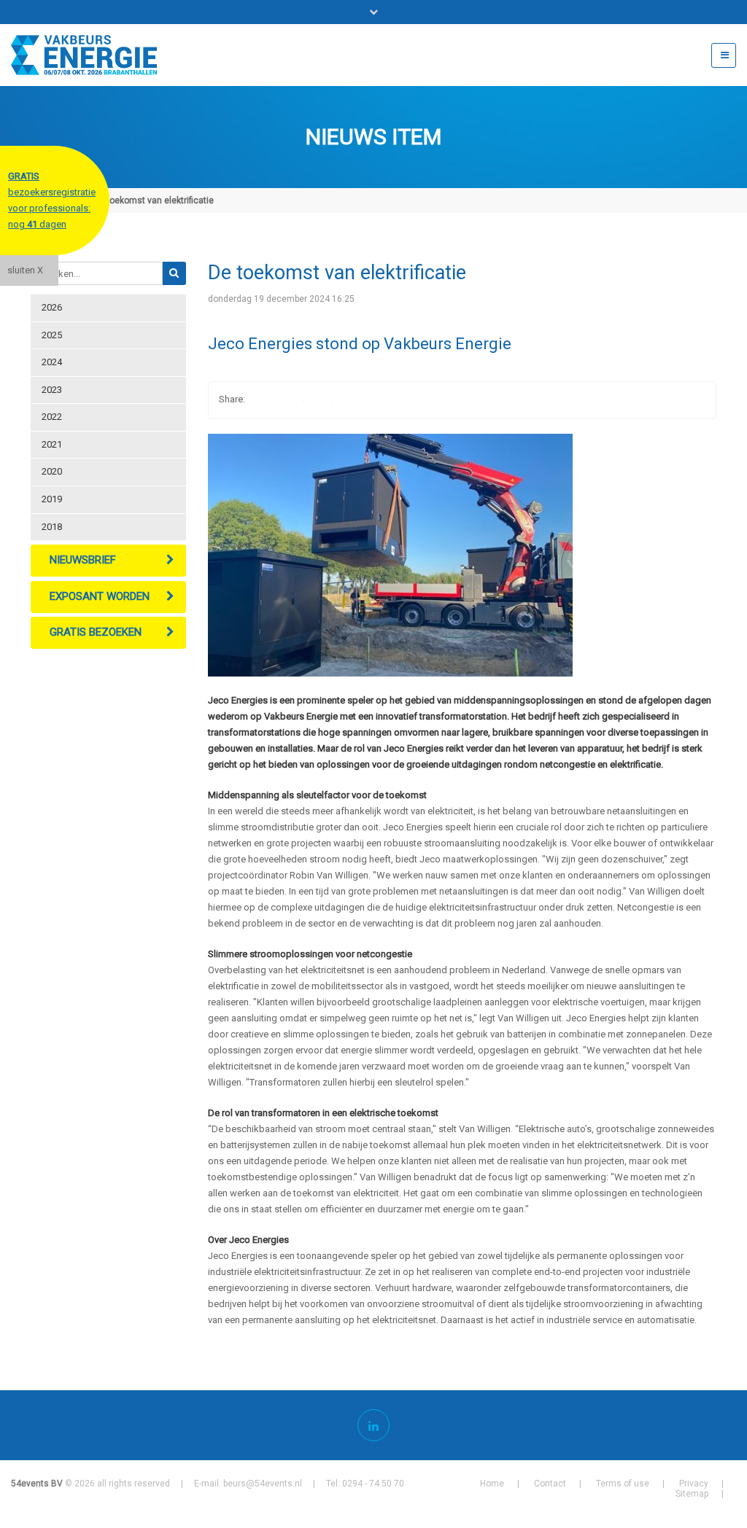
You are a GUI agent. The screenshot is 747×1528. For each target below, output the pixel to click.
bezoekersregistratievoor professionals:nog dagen (52, 200)
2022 (52, 416)
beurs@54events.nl (262, 1483)
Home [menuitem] (492, 1483)
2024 (52, 361)
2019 (52, 499)
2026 (52, 307)
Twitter (291, 400)
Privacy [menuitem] (693, 1483)
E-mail (350, 400)
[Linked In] (373, 1425)
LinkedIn (321, 400)
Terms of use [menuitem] (622, 1483)
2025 (52, 335)
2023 (52, 389)
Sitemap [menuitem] (692, 1494)
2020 (52, 471)
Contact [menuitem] (550, 1483)
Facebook (262, 400)
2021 (52, 444)
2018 (52, 526)
